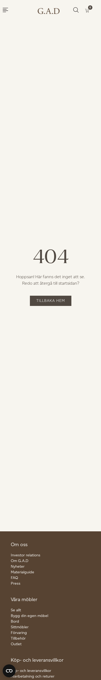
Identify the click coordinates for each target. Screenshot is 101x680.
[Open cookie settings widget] (9, 670)
